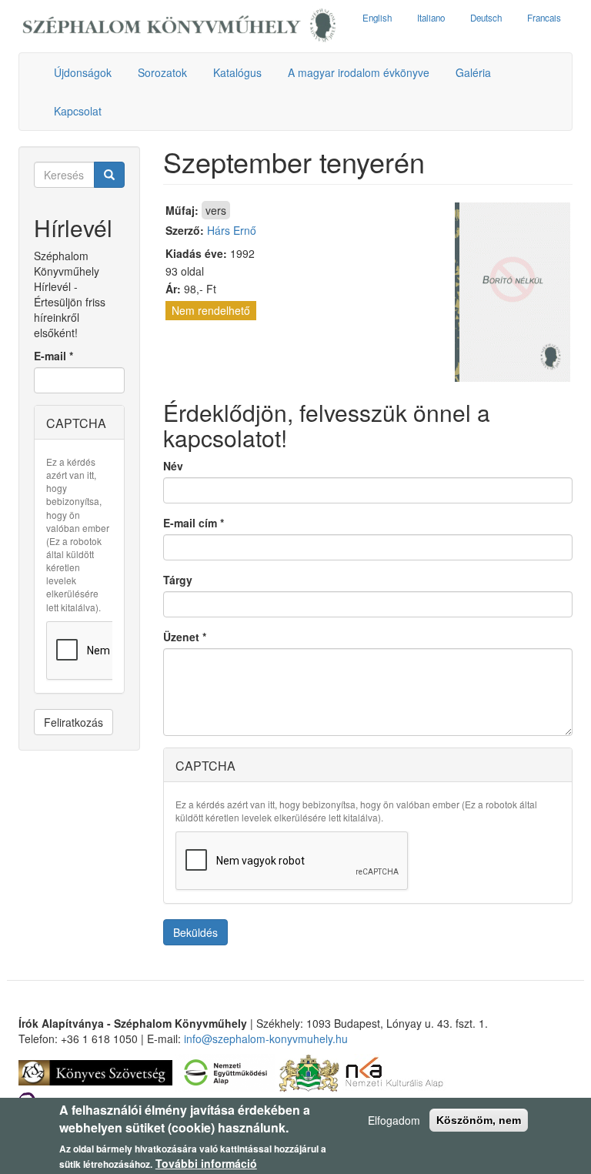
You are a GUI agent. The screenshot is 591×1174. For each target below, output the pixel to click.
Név (173, 465)
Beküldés (195, 932)
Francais (544, 18)
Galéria (473, 72)
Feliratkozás (73, 722)
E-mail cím (193, 522)
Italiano (431, 18)
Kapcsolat (78, 111)
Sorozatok (162, 72)
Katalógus (237, 72)
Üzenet (184, 636)
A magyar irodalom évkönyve (358, 72)
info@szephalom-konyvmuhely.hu (266, 1038)
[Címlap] (179, 26)
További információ (206, 1163)
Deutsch (486, 18)
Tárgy (177, 579)
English (377, 18)
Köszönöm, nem (478, 1120)
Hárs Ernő (231, 230)
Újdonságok (83, 72)
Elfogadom (394, 1120)
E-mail (53, 355)
